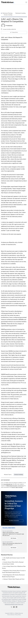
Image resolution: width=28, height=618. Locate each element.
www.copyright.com (7, 484)
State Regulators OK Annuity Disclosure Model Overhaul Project (13, 575)
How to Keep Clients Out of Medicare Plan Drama (14, 567)
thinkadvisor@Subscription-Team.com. (14, 604)
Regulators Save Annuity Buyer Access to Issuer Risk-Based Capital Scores (14, 571)
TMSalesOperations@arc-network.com (15, 485)
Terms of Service (10, 614)
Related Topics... (8, 474)
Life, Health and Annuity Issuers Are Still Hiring (13, 558)
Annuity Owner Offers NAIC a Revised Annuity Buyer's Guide (12, 563)
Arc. (13, 613)
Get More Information (14, 520)
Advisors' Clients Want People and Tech (13, 579)
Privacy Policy (18, 614)
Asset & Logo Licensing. (17, 487)
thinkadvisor (10, 25)
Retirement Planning (7, 13)
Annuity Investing (8, 14)
